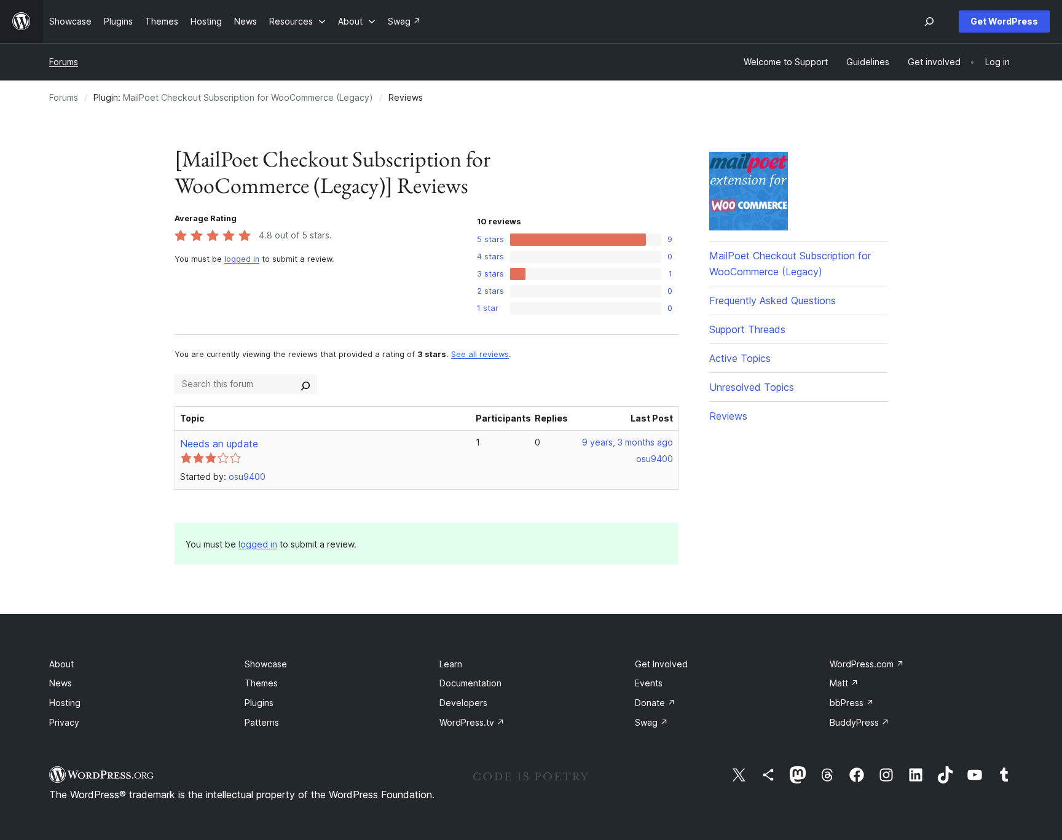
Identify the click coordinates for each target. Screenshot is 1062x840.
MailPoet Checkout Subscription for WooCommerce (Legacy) (248, 97)
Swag (651, 722)
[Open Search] (929, 21)
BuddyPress (859, 722)
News (60, 683)
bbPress (852, 702)
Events (649, 683)
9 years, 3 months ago (627, 442)
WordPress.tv (472, 722)
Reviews (728, 416)
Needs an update (219, 444)
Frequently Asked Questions (772, 300)
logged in (241, 259)
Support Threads (747, 329)
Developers (463, 702)
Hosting (65, 702)
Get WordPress (1004, 21)
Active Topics (740, 358)
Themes (261, 683)
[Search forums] (305, 384)
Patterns (262, 722)
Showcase (266, 664)
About (61, 664)
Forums (63, 62)
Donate (655, 702)
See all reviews (480, 354)
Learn (450, 664)
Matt (844, 683)
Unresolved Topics (751, 387)
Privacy (64, 722)
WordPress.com (867, 664)
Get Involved (661, 664)
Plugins (259, 702)
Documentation (470, 683)
